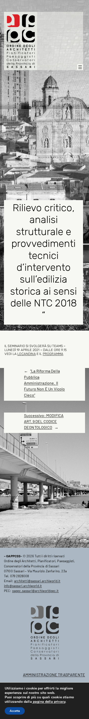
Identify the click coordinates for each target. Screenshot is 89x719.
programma (53, 354)
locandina (26, 354)
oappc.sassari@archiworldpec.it (35, 591)
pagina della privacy (48, 701)
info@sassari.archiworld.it (23, 586)
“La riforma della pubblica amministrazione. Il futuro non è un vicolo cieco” (44, 382)
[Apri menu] (80, 67)
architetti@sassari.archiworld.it (37, 581)
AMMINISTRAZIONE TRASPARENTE (54, 674)
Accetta (15, 711)
